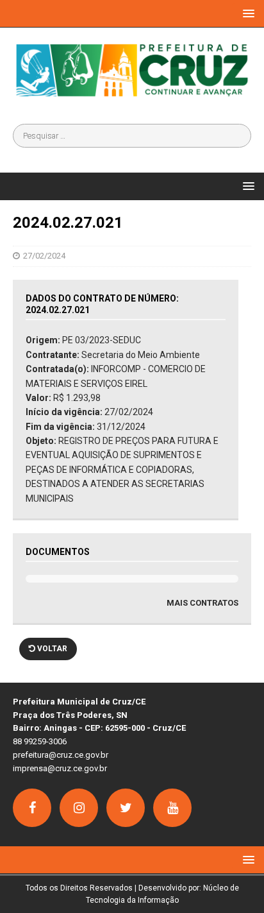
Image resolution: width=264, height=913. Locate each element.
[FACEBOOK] (32, 808)
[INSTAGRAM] (79, 808)
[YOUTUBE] (172, 808)
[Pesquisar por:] (132, 136)
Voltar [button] (51, 648)
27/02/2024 (44, 255)
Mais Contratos (202, 603)
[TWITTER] (125, 808)
